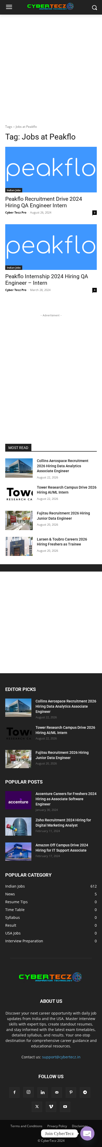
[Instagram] (28, 1092)
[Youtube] (65, 1107)
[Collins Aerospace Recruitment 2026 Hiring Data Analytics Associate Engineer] (19, 468)
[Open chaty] (87, 1133)
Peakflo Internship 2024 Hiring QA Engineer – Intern (46, 279)
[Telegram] (85, 1092)
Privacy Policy (57, 1126)
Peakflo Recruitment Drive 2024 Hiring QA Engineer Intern (43, 202)
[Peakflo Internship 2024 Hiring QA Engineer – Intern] (51, 247)
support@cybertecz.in (61, 1056)
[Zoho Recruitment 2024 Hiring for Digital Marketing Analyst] (18, 826)
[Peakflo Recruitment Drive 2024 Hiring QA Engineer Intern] (51, 169)
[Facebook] (14, 1092)
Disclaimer (80, 1126)
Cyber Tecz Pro (15, 212)
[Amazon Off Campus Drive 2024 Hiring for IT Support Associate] (18, 851)
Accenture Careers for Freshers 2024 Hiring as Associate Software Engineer (66, 799)
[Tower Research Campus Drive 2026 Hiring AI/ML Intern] (19, 494)
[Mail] (57, 1092)
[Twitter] (37, 1107)
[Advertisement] (51, 68)
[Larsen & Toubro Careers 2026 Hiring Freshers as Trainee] (19, 546)
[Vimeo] (51, 1107)
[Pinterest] (71, 1092)
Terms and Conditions (26, 1126)
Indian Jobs (14, 190)
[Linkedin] (42, 1092)
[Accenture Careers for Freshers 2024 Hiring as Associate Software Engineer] (18, 800)
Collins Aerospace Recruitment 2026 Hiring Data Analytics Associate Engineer (62, 466)
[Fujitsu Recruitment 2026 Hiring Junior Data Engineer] (19, 520)
